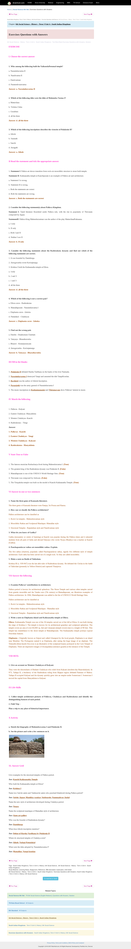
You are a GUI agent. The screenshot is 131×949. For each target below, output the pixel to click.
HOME (30, 2)
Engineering (60, 2)
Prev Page (13, 14)
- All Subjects (21, 903)
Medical (50, 2)
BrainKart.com (18, 3)
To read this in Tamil (50, 878)
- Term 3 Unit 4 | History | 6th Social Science (31, 925)
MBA (68, 2)
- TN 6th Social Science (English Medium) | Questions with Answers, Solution (41, 895)
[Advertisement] (110, 39)
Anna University (40, 2)
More (97, 2)
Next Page (87, 14)
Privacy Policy (51, 943)
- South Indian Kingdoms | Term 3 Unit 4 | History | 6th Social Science (43, 933)
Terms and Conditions (61, 943)
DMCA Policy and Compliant (76, 943)
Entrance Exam (88, 2)
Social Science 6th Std (21, 9)
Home (9, 9)
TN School (76, 2)
